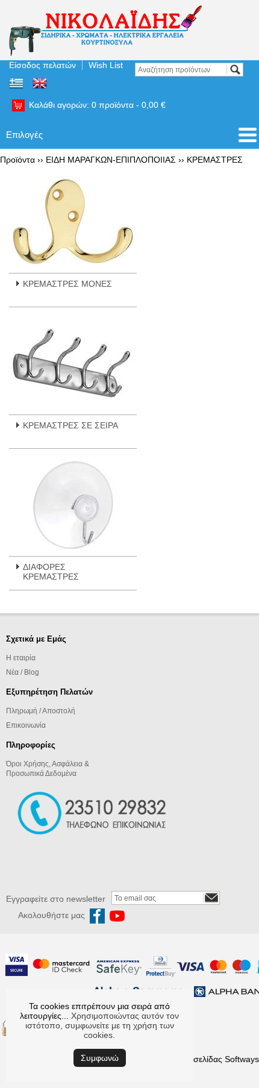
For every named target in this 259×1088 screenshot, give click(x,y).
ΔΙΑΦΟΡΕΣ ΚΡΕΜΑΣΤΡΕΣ (51, 571)
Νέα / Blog (22, 672)
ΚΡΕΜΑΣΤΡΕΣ (215, 159)
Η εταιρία (21, 658)
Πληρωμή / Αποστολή (40, 711)
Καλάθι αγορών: (97, 105)
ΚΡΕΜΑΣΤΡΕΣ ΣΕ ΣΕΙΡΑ (70, 425)
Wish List (106, 65)
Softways (242, 1059)
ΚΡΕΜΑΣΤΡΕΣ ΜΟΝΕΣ (67, 284)
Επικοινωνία (26, 725)
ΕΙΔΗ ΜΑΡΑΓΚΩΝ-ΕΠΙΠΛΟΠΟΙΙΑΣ (111, 159)
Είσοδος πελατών (42, 65)
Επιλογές (24, 135)
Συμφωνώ (100, 1058)
